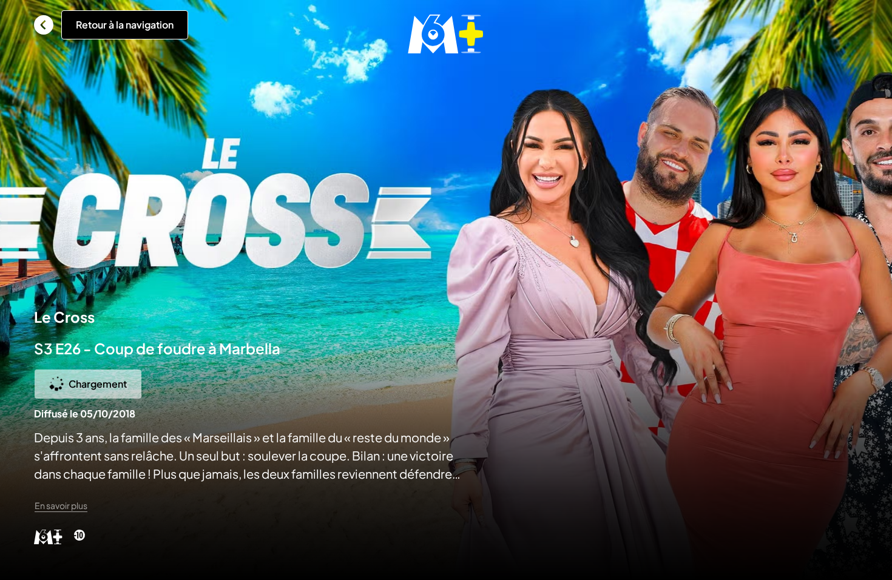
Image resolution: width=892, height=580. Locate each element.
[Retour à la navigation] (43, 25)
